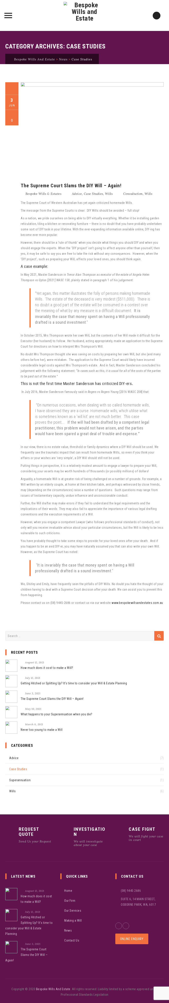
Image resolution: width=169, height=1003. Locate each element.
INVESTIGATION (89, 832)
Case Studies (93, 194)
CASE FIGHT (142, 829)
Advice (77, 194)
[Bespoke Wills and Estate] (85, 15)
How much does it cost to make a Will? (47, 668)
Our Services (72, 910)
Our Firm (69, 900)
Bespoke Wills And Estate (53, 989)
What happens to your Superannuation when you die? (56, 714)
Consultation (133, 194)
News (68, 930)
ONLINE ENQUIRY (131, 939)
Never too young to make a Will (41, 729)
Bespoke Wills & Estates (44, 194)
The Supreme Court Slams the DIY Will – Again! (71, 185)
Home (68, 890)
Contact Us (71, 940)
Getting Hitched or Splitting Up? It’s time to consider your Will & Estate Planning (74, 683)
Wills (109, 194)
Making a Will (73, 920)
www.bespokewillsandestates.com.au (137, 603)
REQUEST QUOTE (29, 832)
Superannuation (20, 780)
